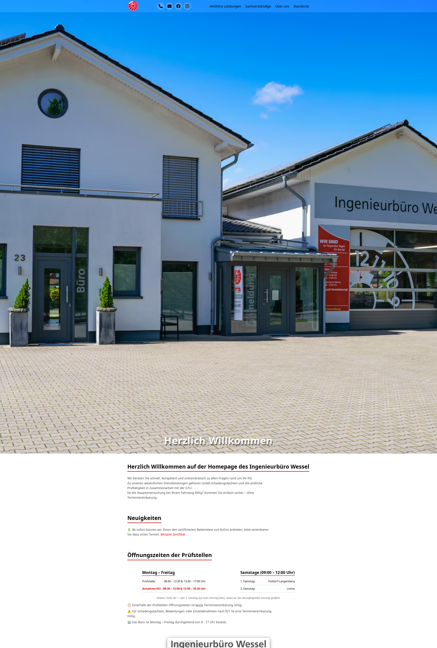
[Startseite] (133, 6)
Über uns (282, 6)
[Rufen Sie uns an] (160, 6)
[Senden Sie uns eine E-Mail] (169, 6)
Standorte (301, 6)
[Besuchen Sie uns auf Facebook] (178, 6)
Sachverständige (258, 6)
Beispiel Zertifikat (173, 534)
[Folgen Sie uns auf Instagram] (187, 6)
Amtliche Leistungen (225, 6)
